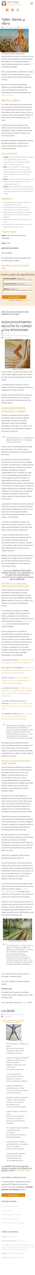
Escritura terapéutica (22, 335)
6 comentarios (23, 27)
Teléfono (10, 289)
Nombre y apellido (13, 278)
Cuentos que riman (18, 1014)
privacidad (25, 300)
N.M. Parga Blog (23, 1249)
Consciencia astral (12, 1236)
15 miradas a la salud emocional (9, 1218)
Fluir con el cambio (6, 1210)
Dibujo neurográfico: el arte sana (9, 1206)
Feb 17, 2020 (6, 27)
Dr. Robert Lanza (22, 1170)
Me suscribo (13, 1195)
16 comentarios (8, 1016)
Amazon (25, 1002)
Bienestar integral (9, 335)
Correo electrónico (14, 284)
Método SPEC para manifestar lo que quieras (13, 1223)
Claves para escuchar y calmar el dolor (11, 1214)
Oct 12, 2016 (6, 1014)
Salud (14, 27)
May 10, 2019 (6, 333)
